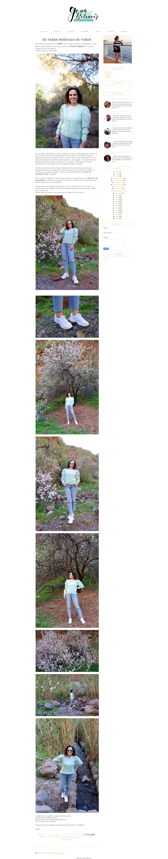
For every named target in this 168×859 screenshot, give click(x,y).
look (82, 836)
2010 (117, 214)
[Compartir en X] (90, 835)
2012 (116, 210)
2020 (117, 176)
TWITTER (107, 75)
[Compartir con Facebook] (92, 835)
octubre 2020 (118, 182)
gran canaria (65, 836)
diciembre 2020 (118, 178)
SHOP (98, 31)
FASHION (70, 31)
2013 (116, 208)
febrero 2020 (118, 189)
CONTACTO (124, 31)
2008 (117, 218)
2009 (117, 216)
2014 (116, 206)
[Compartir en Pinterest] (94, 835)
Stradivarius (57, 837)
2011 (116, 212)
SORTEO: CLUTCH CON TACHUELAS (119, 112)
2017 (116, 199)
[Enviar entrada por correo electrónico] (84, 834)
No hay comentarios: (75, 834)
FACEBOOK (108, 77)
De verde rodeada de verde (67, 39)
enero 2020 (118, 193)
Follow (105, 258)
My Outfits (89, 836)
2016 (116, 201)
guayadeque (75, 836)
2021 (117, 174)
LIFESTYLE (43, 31)
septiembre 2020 (118, 184)
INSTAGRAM (108, 72)
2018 (116, 197)
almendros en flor (52, 836)
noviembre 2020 (118, 180)
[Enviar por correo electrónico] (87, 835)
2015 (116, 204)
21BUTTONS (84, 31)
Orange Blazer (117, 138)
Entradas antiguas (42, 846)
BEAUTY (57, 31)
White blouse (117, 125)
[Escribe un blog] (89, 835)
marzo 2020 (118, 186)
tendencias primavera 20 (72, 837)
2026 (117, 172)
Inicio (65, 846)
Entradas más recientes (90, 846)
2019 (117, 195)
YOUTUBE (110, 31)
